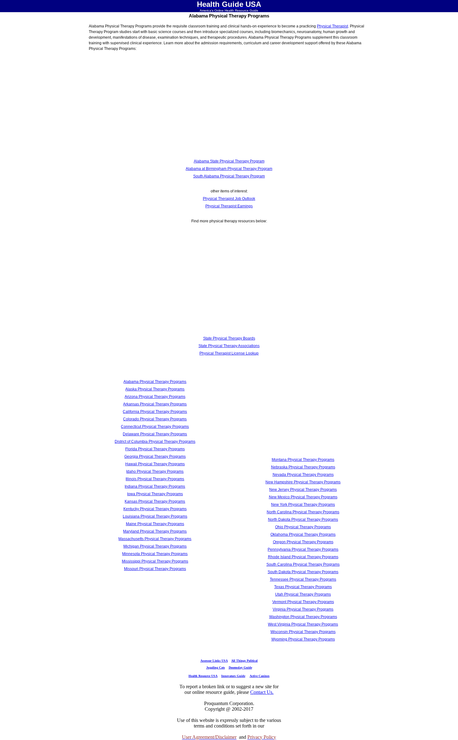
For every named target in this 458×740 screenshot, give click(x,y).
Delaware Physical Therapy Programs (155, 434)
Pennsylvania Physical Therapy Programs (303, 549)
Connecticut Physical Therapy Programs (155, 426)
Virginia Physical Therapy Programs (303, 609)
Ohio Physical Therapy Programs (303, 527)
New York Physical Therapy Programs (303, 504)
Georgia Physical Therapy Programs (155, 456)
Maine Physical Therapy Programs (155, 524)
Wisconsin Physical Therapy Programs (303, 632)
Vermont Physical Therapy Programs (303, 602)
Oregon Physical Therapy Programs (303, 542)
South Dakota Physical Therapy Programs (303, 572)
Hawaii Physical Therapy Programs (155, 464)
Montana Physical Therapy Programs (303, 459)
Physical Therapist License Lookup (229, 353)
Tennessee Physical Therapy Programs (303, 579)
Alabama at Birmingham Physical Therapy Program (229, 169)
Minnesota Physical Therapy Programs (155, 554)
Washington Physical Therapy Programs (303, 617)
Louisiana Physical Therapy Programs (155, 516)
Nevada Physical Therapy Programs (303, 474)
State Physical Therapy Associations (229, 346)
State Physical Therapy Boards (229, 338)
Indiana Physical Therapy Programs (155, 486)
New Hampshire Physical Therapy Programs (303, 482)
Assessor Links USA (214, 660)
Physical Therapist (332, 26)
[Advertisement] (229, 106)
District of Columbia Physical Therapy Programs (155, 441)
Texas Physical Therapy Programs (303, 587)
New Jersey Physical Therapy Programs (303, 489)
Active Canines (260, 676)
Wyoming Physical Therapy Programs (303, 639)
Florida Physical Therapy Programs (155, 449)
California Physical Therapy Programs (155, 411)
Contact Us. (262, 692)
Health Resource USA (202, 676)
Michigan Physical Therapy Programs (155, 546)
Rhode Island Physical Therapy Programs (303, 557)
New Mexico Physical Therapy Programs (303, 497)
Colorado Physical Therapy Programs (155, 419)
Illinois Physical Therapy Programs (155, 479)
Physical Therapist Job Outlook (229, 198)
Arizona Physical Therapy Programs (155, 396)
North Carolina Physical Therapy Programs (303, 512)
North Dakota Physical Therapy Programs (303, 519)
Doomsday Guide (240, 667)
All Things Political (244, 660)
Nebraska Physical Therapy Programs (303, 467)
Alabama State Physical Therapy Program (229, 161)
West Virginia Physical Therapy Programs (303, 624)
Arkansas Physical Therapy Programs (155, 404)
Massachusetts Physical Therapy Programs (154, 539)
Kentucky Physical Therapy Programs (155, 509)
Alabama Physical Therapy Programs (154, 382)
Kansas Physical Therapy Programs (155, 501)
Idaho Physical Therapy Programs (155, 471)
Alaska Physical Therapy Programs (154, 389)
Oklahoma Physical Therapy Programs (303, 534)
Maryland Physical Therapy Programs (155, 531)
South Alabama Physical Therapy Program (229, 176)
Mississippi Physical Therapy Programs (155, 561)
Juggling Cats (215, 667)
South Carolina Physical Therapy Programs (303, 564)
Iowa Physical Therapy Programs (155, 494)
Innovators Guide (233, 676)
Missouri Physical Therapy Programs (155, 569)
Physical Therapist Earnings (229, 206)
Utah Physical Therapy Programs (303, 594)
